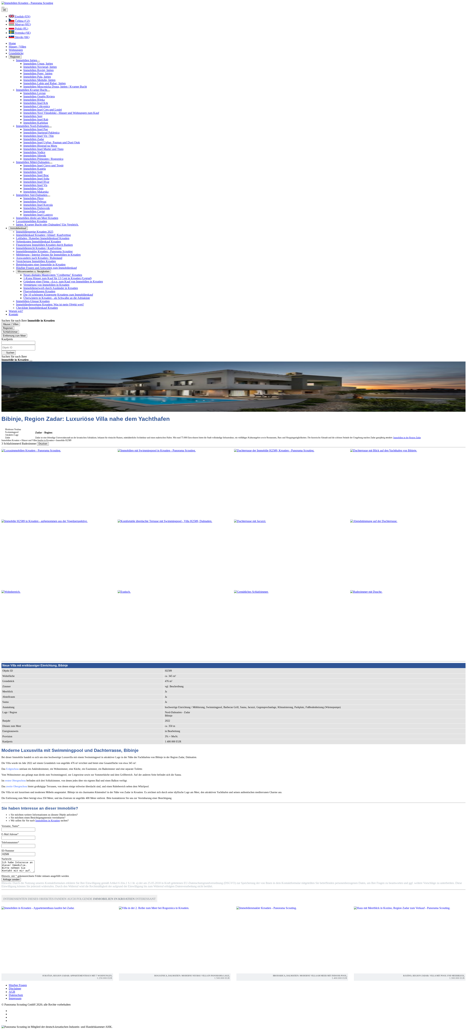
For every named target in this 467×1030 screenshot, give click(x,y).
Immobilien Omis (33, 188)
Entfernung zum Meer (14, 335)
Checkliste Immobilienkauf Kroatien (37, 307)
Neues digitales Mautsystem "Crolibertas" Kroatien (52, 274)
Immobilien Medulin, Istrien (39, 80)
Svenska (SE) (22, 32)
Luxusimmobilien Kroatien (31, 221)
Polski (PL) (21, 28)
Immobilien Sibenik (34, 155)
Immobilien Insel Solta (36, 178)
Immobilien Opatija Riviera (39, 96)
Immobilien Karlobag (35, 122)
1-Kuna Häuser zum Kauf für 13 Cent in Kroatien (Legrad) (57, 278)
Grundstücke (16, 53)
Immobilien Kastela (34, 168)
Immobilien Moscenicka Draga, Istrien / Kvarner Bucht (55, 86)
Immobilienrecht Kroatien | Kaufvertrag (38, 248)
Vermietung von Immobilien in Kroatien (46, 284)
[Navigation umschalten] (2, 7)
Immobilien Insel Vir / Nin (38, 135)
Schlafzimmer (10, 331)
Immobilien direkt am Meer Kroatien (37, 218)
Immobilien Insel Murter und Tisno (43, 149)
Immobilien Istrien (26, 60)
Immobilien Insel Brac (36, 175)
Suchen (9, 352)
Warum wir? (16, 311)
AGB (12, 991)
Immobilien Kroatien (10, 440)
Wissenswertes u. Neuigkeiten (33, 271)
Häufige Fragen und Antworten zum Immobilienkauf (46, 267)
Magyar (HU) (22, 24)
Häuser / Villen (17, 46)
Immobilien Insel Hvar (36, 181)
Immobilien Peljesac (35, 201)
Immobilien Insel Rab (35, 119)
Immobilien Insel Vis (35, 185)
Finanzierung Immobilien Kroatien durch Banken (44, 244)
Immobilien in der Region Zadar (407, 437)
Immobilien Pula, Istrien (37, 76)
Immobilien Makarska (36, 191)
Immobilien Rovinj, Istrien (38, 70)
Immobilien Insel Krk (35, 103)
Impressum (15, 998)
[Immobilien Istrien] (38, 61)
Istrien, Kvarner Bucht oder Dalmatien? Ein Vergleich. (47, 224)
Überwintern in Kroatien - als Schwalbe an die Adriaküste (56, 297)
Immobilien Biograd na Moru (40, 145)
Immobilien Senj (32, 116)
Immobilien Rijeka (34, 99)
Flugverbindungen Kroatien (39, 291)
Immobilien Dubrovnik (36, 208)
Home (12, 43)
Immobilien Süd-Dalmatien (31, 195)
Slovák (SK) (21, 37)
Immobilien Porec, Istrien (37, 73)
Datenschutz (16, 995)
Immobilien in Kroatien (47, 820)
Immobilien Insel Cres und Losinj (42, 109)
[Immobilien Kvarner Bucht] (48, 90)
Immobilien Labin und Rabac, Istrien (44, 83)
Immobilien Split (33, 172)
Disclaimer (15, 988)
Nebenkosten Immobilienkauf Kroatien (38, 241)
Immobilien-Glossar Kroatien (33, 301)
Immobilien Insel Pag (35, 129)
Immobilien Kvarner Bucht (31, 89)
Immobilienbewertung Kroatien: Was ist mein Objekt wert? (50, 304)
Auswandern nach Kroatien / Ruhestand (39, 258)
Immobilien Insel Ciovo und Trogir (43, 165)
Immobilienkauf (18, 228)
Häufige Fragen (18, 985)
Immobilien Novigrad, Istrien (40, 66)
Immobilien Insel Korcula (38, 204)
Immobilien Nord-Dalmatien (32, 126)
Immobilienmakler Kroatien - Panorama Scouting (44, 251)
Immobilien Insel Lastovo (38, 214)
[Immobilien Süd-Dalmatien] (48, 196)
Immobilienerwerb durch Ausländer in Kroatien (50, 288)
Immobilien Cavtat (34, 211)
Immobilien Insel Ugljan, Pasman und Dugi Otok (51, 142)
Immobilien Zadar (33, 139)
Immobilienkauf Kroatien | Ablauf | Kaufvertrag (43, 235)
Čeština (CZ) (22, 20)
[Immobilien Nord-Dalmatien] (50, 127)
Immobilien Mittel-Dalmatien (32, 162)
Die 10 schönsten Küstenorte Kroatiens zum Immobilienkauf (58, 294)
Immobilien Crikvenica (36, 106)
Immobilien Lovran (34, 93)
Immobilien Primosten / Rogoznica (43, 158)
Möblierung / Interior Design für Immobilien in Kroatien (48, 254)
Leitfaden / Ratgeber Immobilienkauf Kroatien (42, 238)
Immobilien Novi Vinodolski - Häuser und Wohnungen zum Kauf (61, 112)
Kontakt (13, 314)
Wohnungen (16, 49)
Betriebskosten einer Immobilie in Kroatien (40, 264)
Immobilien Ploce (33, 198)
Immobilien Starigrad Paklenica (41, 132)
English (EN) (22, 16)
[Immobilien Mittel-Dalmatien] (50, 163)
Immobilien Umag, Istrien (38, 63)
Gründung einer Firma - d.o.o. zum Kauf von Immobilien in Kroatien (63, 281)
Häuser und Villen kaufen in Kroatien (38, 440)
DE (4, 10)
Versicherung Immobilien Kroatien (36, 261)
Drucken (42, 443)
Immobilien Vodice (34, 152)
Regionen (15, 56)
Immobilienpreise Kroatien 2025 (34, 231)
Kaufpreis (7, 339)
